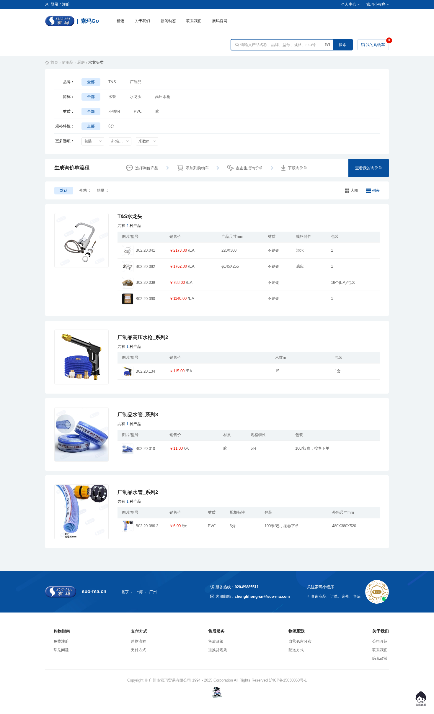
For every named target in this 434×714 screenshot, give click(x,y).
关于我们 (142, 21)
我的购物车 (375, 44)
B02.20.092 (145, 267)
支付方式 (138, 650)
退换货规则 (217, 650)
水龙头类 (96, 62)
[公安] (217, 692)
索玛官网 (219, 21)
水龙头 (135, 96)
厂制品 (135, 82)
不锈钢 (114, 111)
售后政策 (215, 641)
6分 (111, 126)
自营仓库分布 (299, 641)
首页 (54, 62)
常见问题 (61, 650)
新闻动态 (168, 21)
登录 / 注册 (60, 4)
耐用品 (67, 62)
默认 (64, 190)
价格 (83, 190)
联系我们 (194, 21)
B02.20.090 (145, 299)
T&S (112, 82)
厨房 (81, 62)
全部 (91, 82)
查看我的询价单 (368, 168)
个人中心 (348, 4)
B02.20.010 (145, 449)
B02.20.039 (145, 283)
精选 (120, 21)
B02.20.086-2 (147, 526)
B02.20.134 (145, 371)
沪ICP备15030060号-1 (288, 680)
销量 (101, 190)
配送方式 (296, 650)
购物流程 (138, 641)
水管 (112, 96)
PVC (138, 111)
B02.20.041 (145, 250)
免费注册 (61, 641)
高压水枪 (162, 96)
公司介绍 (380, 641)
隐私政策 (380, 658)
